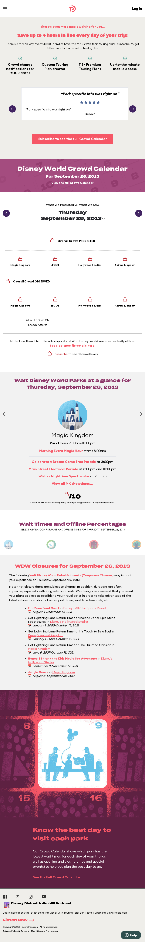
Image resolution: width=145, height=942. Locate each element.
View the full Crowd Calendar (72, 183)
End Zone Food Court (43, 608)
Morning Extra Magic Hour (61, 451)
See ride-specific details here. (72, 345)
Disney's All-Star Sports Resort (84, 608)
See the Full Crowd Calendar (56, 877)
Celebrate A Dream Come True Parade (64, 462)
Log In (137, 8)
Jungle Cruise (38, 672)
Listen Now (15, 920)
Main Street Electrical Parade (53, 469)
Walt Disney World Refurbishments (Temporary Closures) (71, 575)
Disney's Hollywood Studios (69, 621)
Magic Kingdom (39, 649)
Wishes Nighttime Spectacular (64, 476)
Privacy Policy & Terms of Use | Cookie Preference (31, 931)
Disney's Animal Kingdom (45, 635)
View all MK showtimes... (72, 483)
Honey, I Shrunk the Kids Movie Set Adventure (62, 658)
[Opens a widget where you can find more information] (130, 935)
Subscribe (61, 354)
